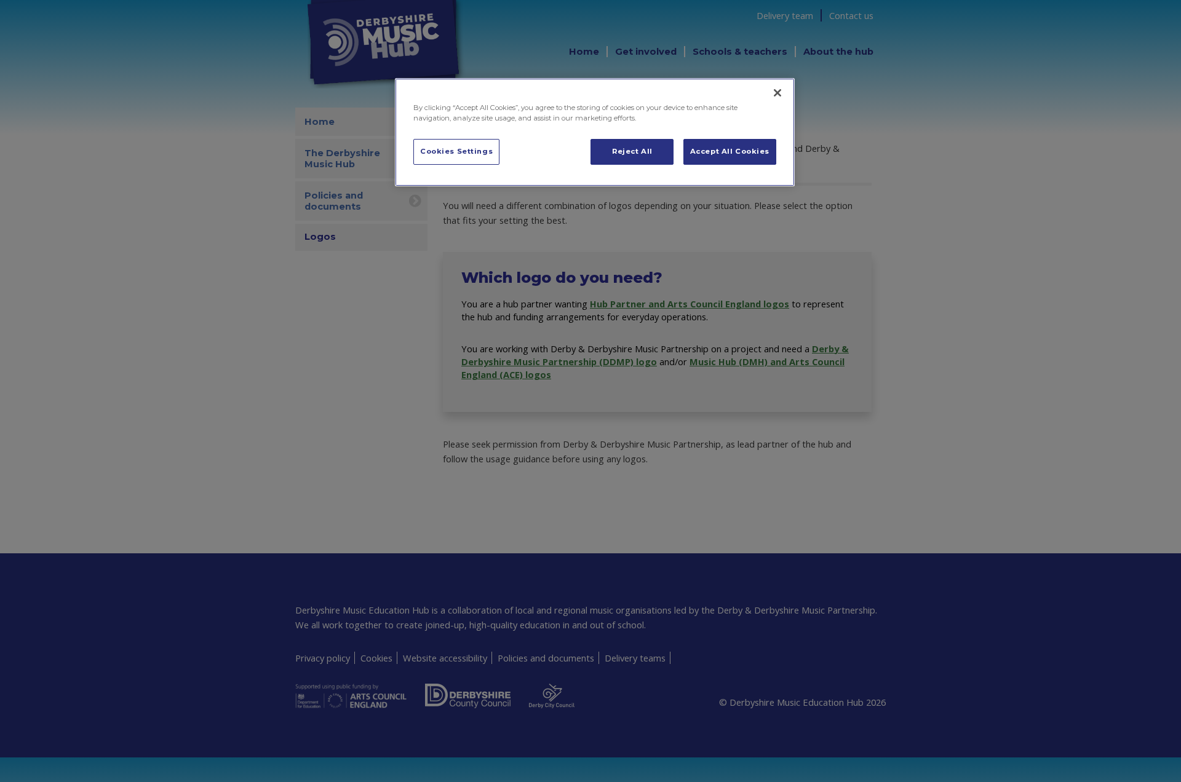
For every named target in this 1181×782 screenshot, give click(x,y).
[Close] (777, 92)
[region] (595, 132)
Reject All (632, 151)
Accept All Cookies (729, 151)
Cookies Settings (456, 151)
